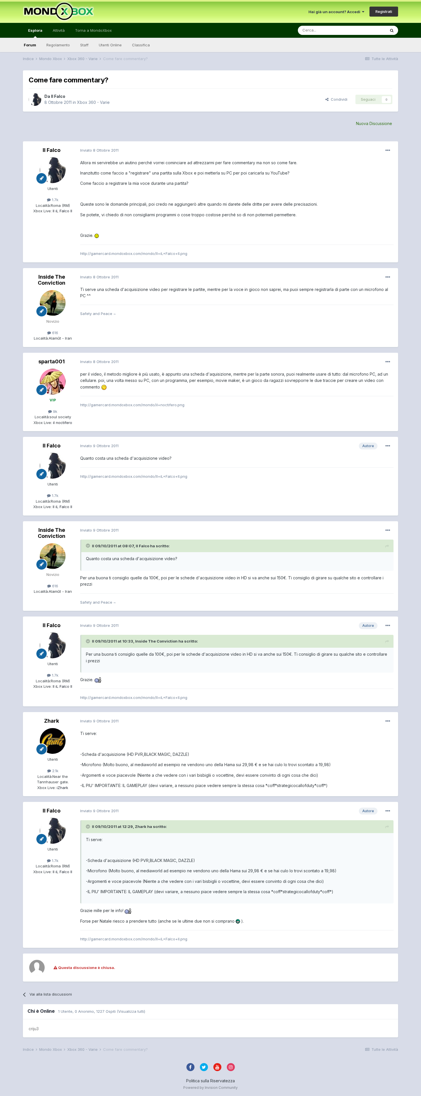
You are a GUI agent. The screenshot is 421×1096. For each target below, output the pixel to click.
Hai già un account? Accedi (335, 11)
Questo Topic (366, 30)
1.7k (54, 199)
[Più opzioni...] (388, 150)
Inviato (99, 150)
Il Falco (58, 96)
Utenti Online (110, 45)
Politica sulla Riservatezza (210, 1080)
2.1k (54, 770)
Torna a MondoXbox (93, 30)
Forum (30, 45)
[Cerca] (391, 30)
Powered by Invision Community (210, 1087)
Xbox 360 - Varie (93, 102)
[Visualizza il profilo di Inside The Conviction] (53, 303)
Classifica (141, 45)
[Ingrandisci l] (97, 235)
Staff (84, 45)
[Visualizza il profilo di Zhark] (53, 741)
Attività (59, 30)
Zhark (51, 721)
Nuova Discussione (374, 123)
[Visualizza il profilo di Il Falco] (35, 99)
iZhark (62, 787)
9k (54, 411)
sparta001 (51, 361)
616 (54, 332)
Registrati (383, 11)
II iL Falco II (62, 211)
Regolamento (58, 45)
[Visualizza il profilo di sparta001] (53, 382)
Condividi (337, 99)
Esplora (35, 30)
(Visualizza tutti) (131, 1011)
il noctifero (62, 422)
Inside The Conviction (51, 280)
